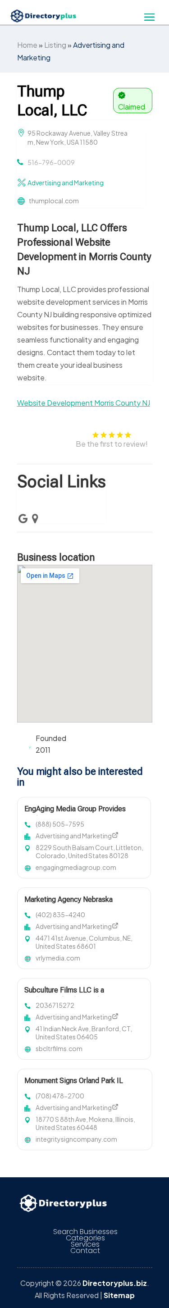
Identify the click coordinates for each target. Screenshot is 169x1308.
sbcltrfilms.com (59, 1048)
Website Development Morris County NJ (83, 402)
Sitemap (119, 1295)
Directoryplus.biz (114, 1283)
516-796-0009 (51, 162)
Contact (85, 1251)
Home (27, 45)
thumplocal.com (54, 201)
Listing (55, 45)
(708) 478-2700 (60, 1096)
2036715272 (55, 1005)
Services (85, 1244)
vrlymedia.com (58, 958)
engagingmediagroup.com (76, 867)
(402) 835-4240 (60, 914)
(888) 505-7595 (60, 824)
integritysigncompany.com (76, 1139)
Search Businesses (85, 1232)
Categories (85, 1238)
